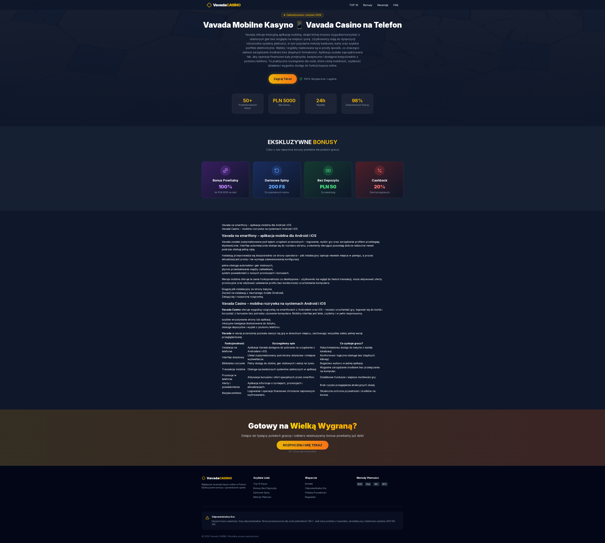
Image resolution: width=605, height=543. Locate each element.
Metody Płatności (262, 497)
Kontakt (309, 483)
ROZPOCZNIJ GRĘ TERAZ (302, 445)
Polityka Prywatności (315, 492)
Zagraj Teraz (283, 78)
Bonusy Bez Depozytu (265, 488)
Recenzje (382, 5)
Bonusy (367, 5)
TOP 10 (353, 5)
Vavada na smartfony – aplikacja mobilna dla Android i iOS (256, 225)
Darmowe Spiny (261, 492)
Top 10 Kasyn (260, 483)
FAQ (395, 5)
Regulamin (310, 497)
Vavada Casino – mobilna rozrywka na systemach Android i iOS (260, 228)
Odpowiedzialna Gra (315, 488)
